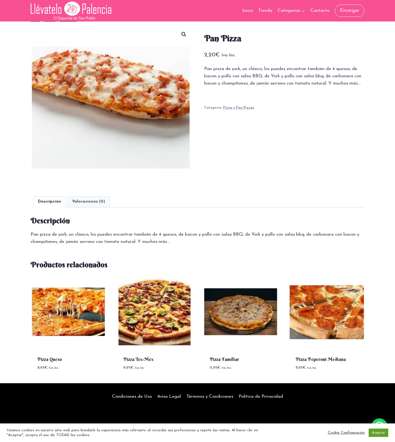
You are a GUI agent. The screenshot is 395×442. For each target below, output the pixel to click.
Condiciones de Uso (132, 396)
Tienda (265, 10)
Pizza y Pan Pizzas (238, 107)
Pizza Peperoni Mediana (321, 359)
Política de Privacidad (261, 396)
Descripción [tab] (49, 202)
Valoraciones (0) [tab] (88, 202)
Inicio (247, 10)
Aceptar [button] (378, 432)
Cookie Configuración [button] (346, 433)
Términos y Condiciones (209, 396)
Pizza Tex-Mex (138, 359)
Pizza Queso (49, 359)
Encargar (349, 10)
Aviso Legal (169, 396)
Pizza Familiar (224, 359)
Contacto (319, 10)
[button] (184, 34)
